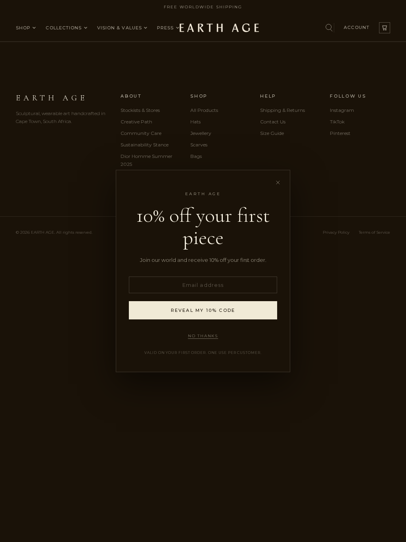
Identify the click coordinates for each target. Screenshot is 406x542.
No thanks (203, 335)
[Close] (277, 182)
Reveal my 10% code (203, 310)
